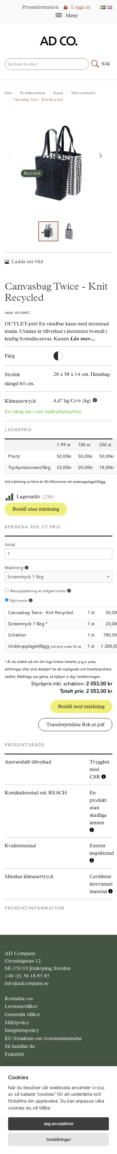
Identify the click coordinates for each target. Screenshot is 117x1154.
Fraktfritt (14, 1054)
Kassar (58, 93)
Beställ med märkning (81, 706)
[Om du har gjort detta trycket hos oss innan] (69, 591)
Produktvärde (25, 745)
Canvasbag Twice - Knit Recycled (38, 99)
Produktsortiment (32, 93)
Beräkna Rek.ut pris (33, 527)
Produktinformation (34, 908)
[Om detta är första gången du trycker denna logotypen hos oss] (30, 600)
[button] (104, 156)
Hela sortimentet (83, 93)
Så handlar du (20, 1046)
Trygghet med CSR (100, 769)
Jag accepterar (58, 1123)
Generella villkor (22, 1014)
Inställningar (58, 1139)
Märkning (15, 567)
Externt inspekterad (102, 849)
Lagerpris (18, 430)
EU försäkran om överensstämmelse (43, 1038)
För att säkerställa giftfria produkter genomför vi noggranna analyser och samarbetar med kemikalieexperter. (98, 812)
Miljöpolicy (17, 1022)
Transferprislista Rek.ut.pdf (75, 724)
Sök (105, 64)
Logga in (80, 7)
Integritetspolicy (22, 1030)
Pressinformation (40, 7)
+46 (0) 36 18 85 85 (27, 976)
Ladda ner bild (27, 261)
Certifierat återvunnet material (101, 883)
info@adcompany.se (26, 983)
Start (8, 93)
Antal (10, 544)
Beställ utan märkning (35, 509)
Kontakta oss (19, 998)
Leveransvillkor (21, 1006)
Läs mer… (82, 339)
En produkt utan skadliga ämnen (98, 807)
